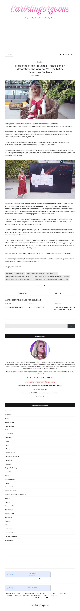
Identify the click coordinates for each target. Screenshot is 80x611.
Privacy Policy (52, 593)
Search (7, 323)
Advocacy (8, 414)
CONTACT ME (32, 393)
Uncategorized (9, 540)
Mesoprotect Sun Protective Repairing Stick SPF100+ (51, 279)
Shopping (7, 521)
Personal (7, 502)
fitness (8, 483)
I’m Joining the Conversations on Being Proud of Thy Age (64, 308)
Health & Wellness (10, 479)
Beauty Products (9, 422)
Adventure (8, 411)
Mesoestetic (10, 273)
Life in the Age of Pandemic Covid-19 (15, 494)
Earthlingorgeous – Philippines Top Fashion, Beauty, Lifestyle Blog (25, 593)
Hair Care (7, 475)
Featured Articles (10, 452)
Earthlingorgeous (40, 605)
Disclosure (54, 595)
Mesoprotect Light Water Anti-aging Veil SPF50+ (42, 273)
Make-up (7, 498)
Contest (7, 430)
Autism (7, 418)
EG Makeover (9, 433)
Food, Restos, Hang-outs (12, 456)
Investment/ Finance (10, 490)
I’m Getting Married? (36, 307)
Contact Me (62, 593)
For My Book (8, 460)
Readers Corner (9, 513)
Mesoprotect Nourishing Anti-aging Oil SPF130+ (54, 276)
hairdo (8, 449)
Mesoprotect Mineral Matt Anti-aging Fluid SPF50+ (21, 276)
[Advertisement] (40, 36)
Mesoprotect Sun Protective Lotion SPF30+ (19, 279)
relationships (8, 517)
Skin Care (40, 62)
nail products (10, 426)
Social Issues (8, 529)
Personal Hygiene (10, 506)
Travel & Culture (9, 532)
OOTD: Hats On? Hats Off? (14, 307)
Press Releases (9, 509)
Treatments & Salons (11, 536)
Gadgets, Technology (11, 468)
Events (7, 441)
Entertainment (9, 437)
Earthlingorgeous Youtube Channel (51, 385)
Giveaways (8, 471)
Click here (21, 385)
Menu (10, 55)
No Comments (44, 76)
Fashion (7, 445)
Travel (45, 595)
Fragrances (8, 464)
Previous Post (22, 293)
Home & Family (9, 487)
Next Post (57, 293)
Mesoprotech (20, 273)
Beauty (17, 595)
